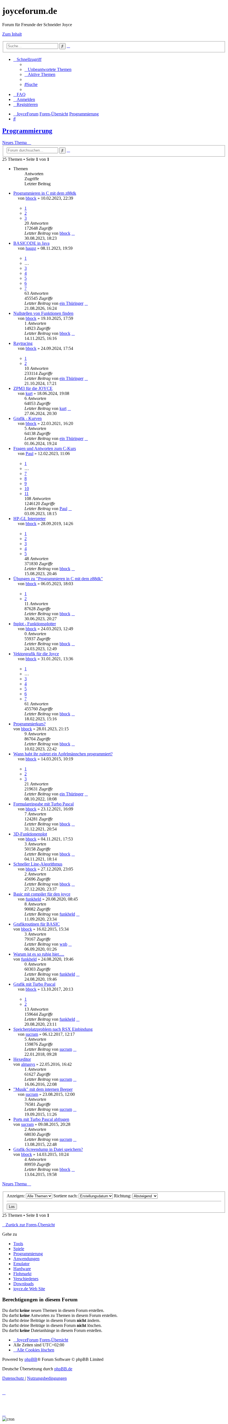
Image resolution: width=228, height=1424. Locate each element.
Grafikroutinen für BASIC (36, 924)
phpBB (30, 1359)
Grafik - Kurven (27, 418)
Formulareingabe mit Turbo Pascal (43, 804)
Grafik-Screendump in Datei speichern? (48, 1149)
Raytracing (23, 343)
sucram (32, 1034)
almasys (28, 1064)
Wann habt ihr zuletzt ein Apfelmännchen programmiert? (63, 753)
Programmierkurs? (29, 723)
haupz (31, 248)
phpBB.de (63, 1368)
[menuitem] (47, 69)
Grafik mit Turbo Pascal (34, 984)
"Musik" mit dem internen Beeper (43, 1089)
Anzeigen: (16, 1195)
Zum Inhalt (12, 34)
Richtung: (123, 1195)
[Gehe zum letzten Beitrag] (73, 233)
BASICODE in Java (31, 243)
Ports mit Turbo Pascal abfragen (41, 1119)
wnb (63, 944)
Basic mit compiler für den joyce (41, 894)
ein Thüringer (71, 303)
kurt (29, 393)
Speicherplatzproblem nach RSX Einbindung (53, 1029)
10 (26, 488)
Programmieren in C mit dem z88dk (44, 193)
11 (26, 493)
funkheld (33, 899)
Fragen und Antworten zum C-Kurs (44, 448)
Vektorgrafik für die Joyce (36, 653)
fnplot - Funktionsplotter (34, 623)
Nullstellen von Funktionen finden (43, 313)
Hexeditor (22, 1059)
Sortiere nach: (66, 1195)
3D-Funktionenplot (30, 834)
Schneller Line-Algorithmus (37, 864)
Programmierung (27, 130)
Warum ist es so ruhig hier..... (38, 954)
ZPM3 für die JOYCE (33, 388)
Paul (29, 453)
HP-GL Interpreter (29, 518)
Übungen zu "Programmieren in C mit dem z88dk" (58, 578)
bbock (31, 198)
